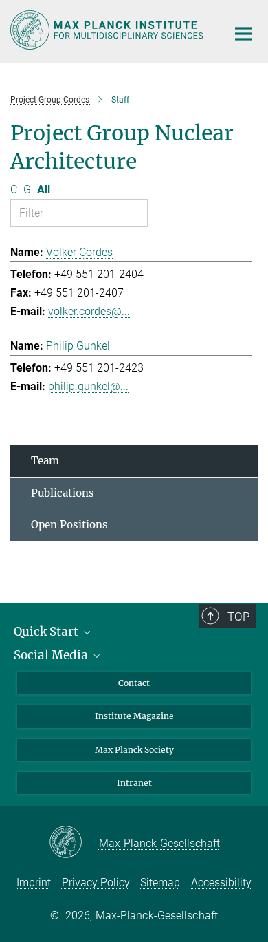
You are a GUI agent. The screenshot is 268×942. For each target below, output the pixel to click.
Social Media (52, 655)
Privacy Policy (96, 882)
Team (45, 460)
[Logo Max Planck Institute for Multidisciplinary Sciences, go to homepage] (108, 30)
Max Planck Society (134, 750)
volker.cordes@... (89, 311)
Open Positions (69, 524)
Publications (62, 493)
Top (238, 616)
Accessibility (221, 882)
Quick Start (47, 632)
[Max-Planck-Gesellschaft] (74, 842)
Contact (134, 683)
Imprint (33, 882)
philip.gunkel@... (88, 386)
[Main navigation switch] (243, 33)
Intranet (134, 783)
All (43, 189)
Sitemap (160, 882)
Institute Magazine (134, 716)
